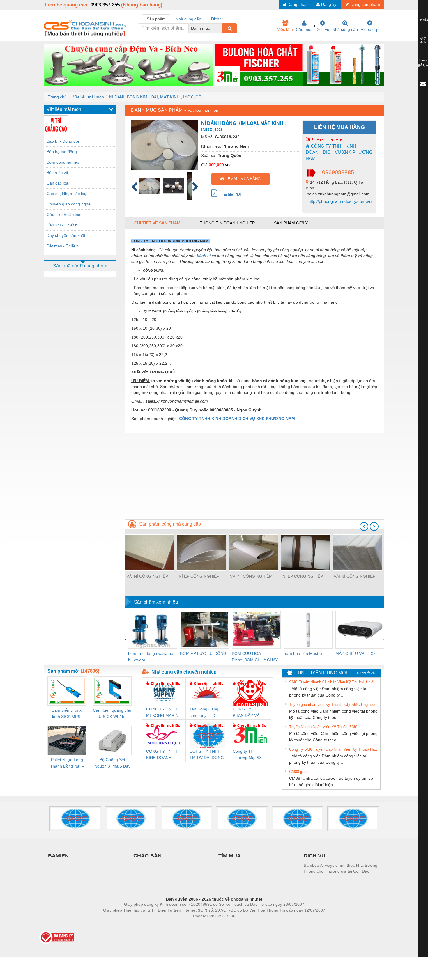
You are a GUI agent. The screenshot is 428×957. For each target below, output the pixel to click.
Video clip (370, 29)
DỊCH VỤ (314, 856)
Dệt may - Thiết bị (63, 246)
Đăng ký (328, 4)
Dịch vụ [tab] (218, 19)
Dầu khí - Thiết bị (62, 225)
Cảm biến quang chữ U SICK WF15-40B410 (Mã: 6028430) (112, 714)
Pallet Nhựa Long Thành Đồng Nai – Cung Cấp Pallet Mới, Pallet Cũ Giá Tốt (67, 763)
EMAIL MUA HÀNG (242, 179)
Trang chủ (57, 97)
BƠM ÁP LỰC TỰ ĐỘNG (203, 653)
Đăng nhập (297, 4)
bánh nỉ (204, 255)
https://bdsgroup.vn (206, 924)
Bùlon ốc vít (57, 172)
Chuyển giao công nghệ (69, 204)
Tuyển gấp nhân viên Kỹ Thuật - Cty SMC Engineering (334, 704)
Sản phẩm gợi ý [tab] (291, 223)
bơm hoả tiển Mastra (303, 653)
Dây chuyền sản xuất (66, 235)
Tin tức (423, 20)
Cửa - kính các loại (64, 214)
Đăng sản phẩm (365, 4)
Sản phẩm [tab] (156, 19)
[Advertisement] (254, 474)
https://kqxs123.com (242, 924)
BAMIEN (58, 856)
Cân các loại (58, 183)
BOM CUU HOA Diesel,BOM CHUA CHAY (255, 656)
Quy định (423, 40)
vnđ (228, 164)
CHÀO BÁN (147, 856)
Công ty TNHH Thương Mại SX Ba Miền (247, 755)
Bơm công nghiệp (63, 162)
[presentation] (364, 526)
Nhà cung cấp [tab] (188, 19)
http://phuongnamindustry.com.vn (339, 201)
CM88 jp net (299, 772)
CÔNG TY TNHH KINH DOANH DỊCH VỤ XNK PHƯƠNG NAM (339, 152)
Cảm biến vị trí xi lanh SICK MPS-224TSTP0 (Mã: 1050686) (67, 714)
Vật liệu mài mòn (88, 97)
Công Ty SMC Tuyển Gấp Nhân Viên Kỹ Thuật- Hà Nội (334, 749)
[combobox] (221, 28)
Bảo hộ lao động (62, 151)
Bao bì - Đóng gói (63, 141)
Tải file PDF (230, 194)
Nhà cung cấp (345, 29)
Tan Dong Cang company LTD (204, 712)
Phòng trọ (176, 924)
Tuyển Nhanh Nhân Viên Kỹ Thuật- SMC (323, 727)
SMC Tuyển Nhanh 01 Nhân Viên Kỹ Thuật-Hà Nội (331, 682)
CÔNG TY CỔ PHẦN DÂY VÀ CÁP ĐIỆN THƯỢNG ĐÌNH (247, 713)
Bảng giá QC (423, 63)
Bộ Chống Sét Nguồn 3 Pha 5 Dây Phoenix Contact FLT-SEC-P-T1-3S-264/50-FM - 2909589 (112, 763)
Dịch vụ (322, 29)
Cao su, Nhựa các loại (67, 193)
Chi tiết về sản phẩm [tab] (157, 223)
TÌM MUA (229, 856)
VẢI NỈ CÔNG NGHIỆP (147, 576)
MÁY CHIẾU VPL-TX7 (355, 653)
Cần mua (304, 29)
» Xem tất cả (366, 673)
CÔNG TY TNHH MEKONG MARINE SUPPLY (163, 713)
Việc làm (285, 29)
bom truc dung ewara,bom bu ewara (152, 656)
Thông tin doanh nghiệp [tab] (227, 223)
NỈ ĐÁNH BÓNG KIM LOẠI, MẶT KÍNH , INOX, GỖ (155, 97)
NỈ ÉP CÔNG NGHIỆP (199, 576)
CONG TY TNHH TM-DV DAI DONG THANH (207, 755)
